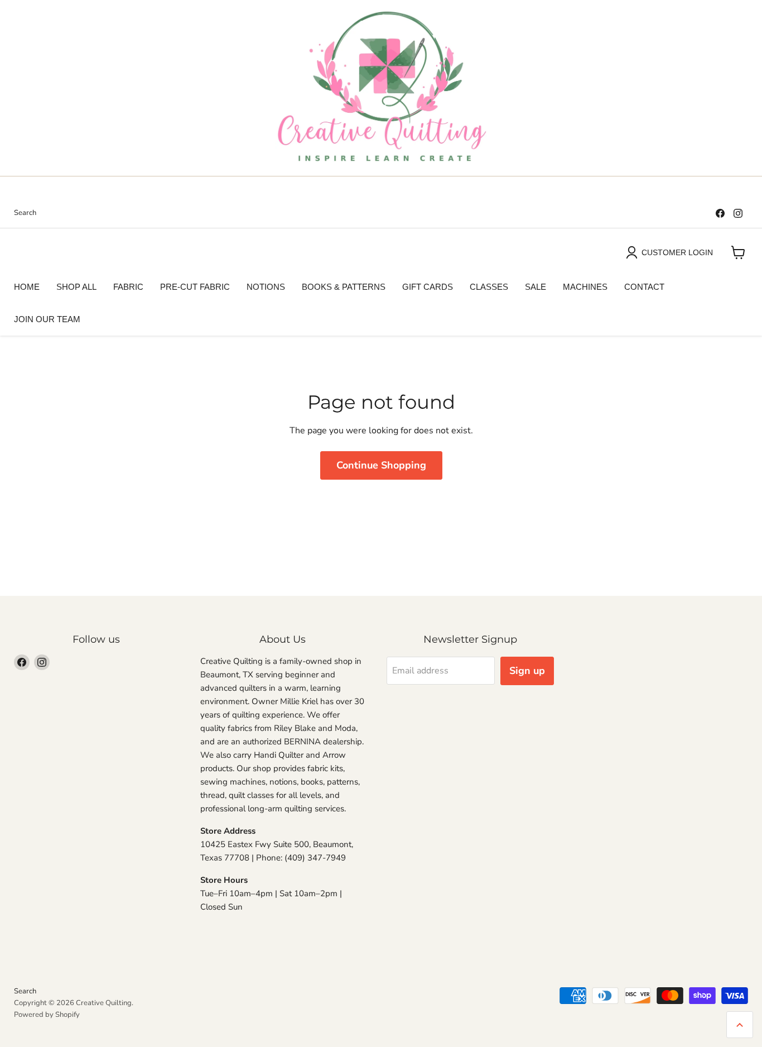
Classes (489, 286)
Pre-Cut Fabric (195, 286)
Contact (644, 286)
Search (25, 213)
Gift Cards (427, 286)
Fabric (128, 286)
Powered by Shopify (47, 1015)
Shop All (76, 286)
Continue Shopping (381, 465)
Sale (535, 286)
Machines (585, 286)
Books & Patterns (343, 286)
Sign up (527, 670)
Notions (266, 286)
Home (27, 286)
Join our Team (47, 319)
